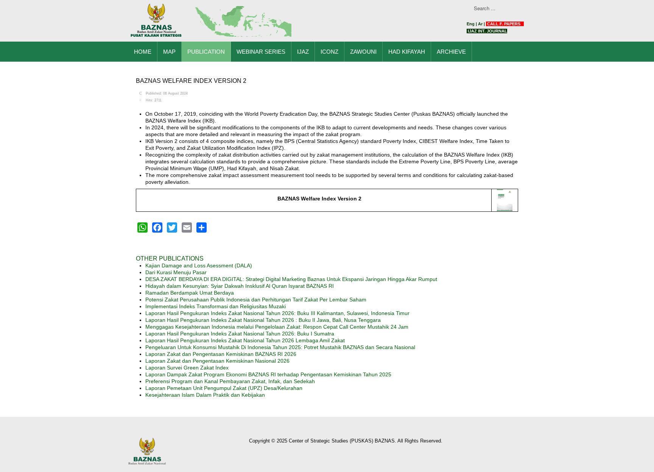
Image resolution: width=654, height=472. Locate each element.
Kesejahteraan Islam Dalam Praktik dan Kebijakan (205, 395)
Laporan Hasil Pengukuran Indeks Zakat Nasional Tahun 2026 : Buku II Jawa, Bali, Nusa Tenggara (263, 320)
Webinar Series (261, 51)
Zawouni (363, 51)
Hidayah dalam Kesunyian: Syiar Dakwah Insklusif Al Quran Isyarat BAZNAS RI (239, 286)
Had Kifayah (406, 51)
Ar (480, 24)
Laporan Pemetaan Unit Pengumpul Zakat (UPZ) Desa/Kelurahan (223, 388)
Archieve (451, 51)
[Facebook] (157, 227)
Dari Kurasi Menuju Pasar (176, 272)
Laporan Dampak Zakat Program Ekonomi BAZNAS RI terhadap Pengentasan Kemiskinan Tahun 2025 (268, 374)
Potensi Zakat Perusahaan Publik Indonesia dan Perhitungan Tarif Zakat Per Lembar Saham (255, 300)
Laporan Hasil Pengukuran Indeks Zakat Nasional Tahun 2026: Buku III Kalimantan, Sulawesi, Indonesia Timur (277, 313)
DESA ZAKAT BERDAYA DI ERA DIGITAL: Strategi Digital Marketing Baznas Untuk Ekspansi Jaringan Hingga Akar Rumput (291, 279)
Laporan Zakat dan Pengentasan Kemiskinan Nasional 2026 (217, 361)
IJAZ (303, 51)
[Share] (201, 227)
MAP (169, 51)
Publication (206, 51)
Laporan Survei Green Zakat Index (187, 368)
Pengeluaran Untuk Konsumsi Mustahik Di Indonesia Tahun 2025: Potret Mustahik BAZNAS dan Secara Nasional (280, 347)
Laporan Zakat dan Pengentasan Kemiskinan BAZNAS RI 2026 (220, 354)
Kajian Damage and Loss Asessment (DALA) (198, 265)
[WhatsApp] (142, 227)
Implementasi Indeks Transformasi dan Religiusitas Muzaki (215, 306)
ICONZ (329, 51)
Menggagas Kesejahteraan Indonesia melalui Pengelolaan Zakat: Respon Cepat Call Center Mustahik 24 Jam (276, 327)
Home (142, 51)
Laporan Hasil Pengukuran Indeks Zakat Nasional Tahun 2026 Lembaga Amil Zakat (245, 340)
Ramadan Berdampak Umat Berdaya (189, 293)
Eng (471, 24)
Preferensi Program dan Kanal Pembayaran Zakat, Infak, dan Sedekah (230, 381)
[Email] (186, 227)
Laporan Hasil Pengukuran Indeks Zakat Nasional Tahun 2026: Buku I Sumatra (239, 334)
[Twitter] (172, 227)
